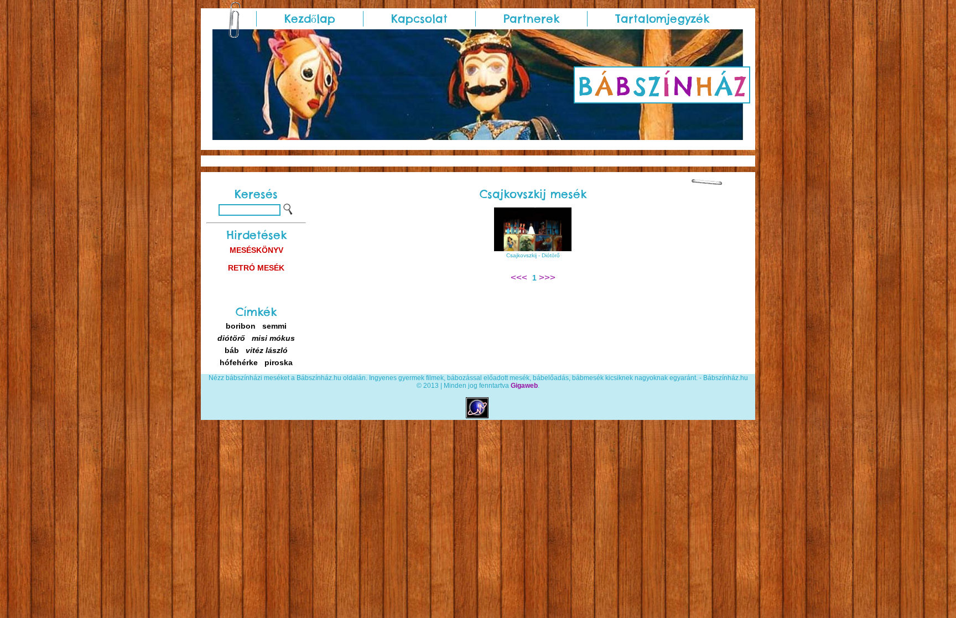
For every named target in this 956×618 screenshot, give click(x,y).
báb (232, 350)
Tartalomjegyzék (662, 18)
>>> (547, 277)
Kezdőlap (309, 18)
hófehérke (239, 362)
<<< (520, 277)
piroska (278, 362)
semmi (274, 325)
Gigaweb (524, 386)
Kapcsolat (419, 18)
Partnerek (531, 18)
